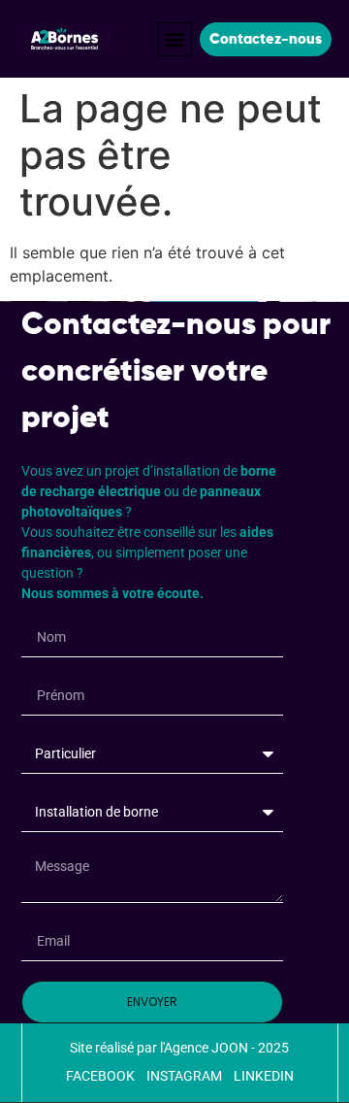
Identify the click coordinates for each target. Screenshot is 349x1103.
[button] (175, 39)
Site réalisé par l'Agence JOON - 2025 (179, 1047)
